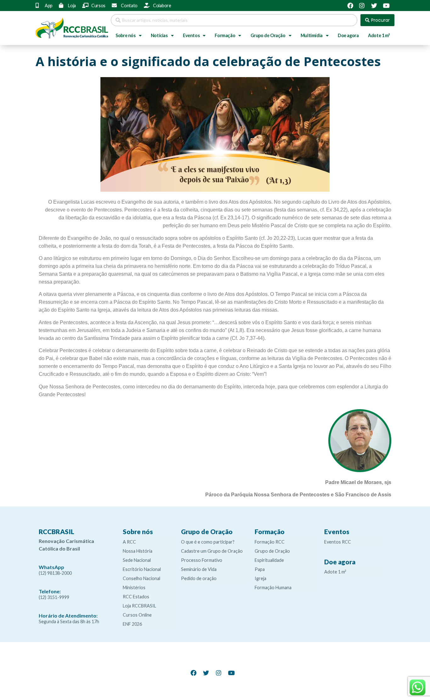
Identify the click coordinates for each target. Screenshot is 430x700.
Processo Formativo (201, 560)
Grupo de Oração (268, 35)
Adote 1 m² (379, 35)
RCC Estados (136, 596)
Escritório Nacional (142, 569)
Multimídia (312, 35)
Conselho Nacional (141, 578)
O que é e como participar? (208, 542)
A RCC (129, 542)
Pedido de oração (199, 578)
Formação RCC (270, 542)
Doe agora (348, 35)
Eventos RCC (337, 542)
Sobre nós (125, 35)
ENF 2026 (132, 624)
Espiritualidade (269, 560)
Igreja (260, 578)
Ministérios (134, 587)
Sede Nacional (137, 560)
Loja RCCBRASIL (139, 605)
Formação (225, 35)
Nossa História (137, 551)
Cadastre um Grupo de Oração (212, 551)
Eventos (191, 35)
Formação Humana (273, 587)
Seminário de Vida (199, 569)
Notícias (159, 35)
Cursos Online (137, 615)
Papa (260, 569)
